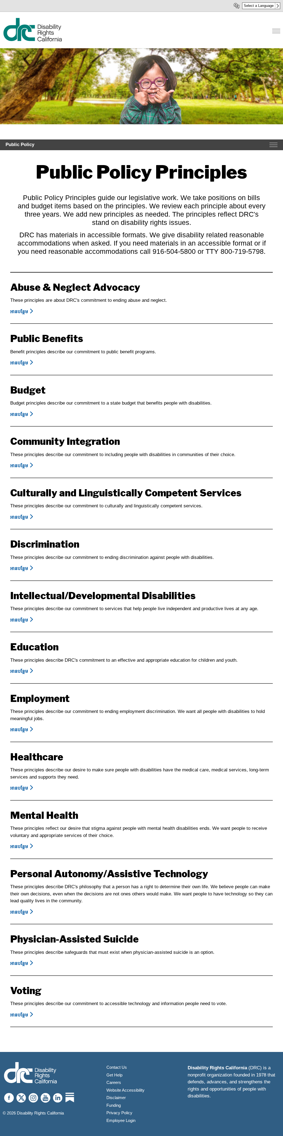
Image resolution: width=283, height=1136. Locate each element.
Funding (113, 1105)
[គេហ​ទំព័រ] (32, 40)
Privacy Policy (119, 1112)
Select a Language (259, 6)
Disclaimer (116, 1097)
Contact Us (116, 1067)
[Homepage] (30, 1073)
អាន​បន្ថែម (22, 311)
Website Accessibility (125, 1090)
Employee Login (120, 1120)
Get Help (114, 1075)
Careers (113, 1082)
